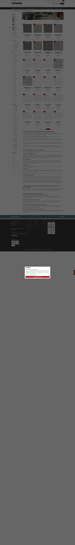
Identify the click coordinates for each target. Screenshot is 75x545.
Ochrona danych (34, 273)
